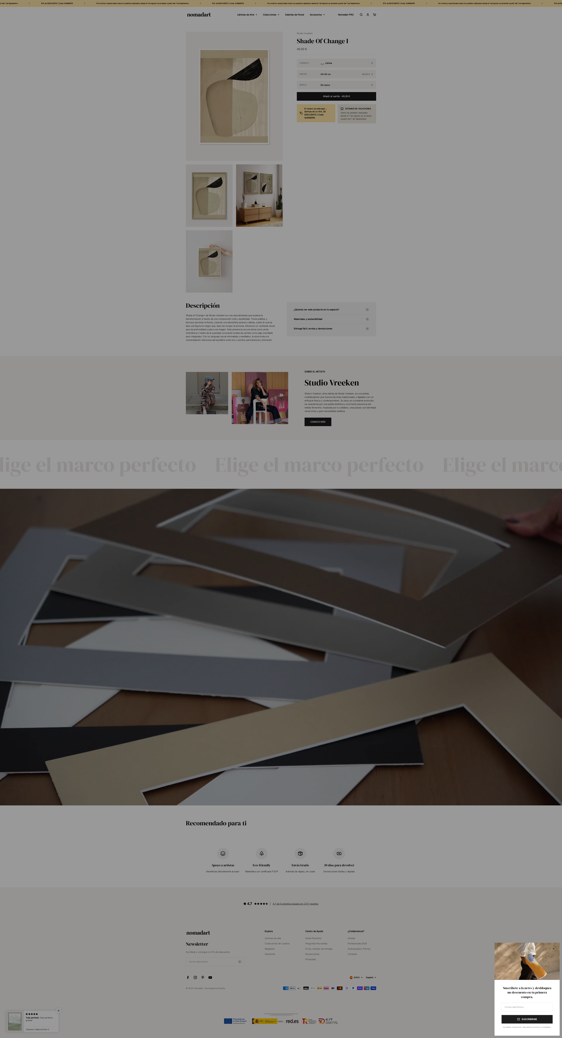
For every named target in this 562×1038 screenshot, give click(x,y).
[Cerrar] (553, 948)
